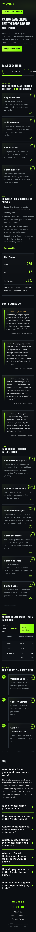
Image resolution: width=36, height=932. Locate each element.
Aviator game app (18, 312)
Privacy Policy (18, 919)
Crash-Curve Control (13, 71)
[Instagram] (13, 907)
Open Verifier (10, 248)
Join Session (25, 629)
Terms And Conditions (18, 915)
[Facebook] (17, 907)
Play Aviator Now (12, 48)
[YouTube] (22, 907)
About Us (18, 912)
